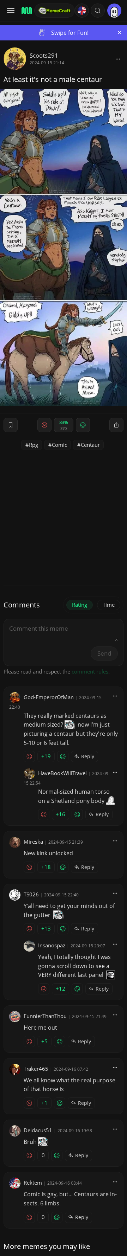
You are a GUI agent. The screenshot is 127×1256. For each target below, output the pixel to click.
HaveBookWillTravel (62, 773)
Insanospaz (52, 945)
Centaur (90, 444)
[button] (98, 11)
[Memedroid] (25, 10)
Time (109, 604)
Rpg (33, 444)
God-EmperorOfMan (48, 697)
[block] (117, 58)
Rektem (32, 1182)
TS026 (31, 894)
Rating (79, 604)
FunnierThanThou (45, 1015)
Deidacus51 (38, 1130)
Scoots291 (44, 55)
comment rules (90, 671)
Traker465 (36, 1068)
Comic (59, 444)
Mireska (33, 841)
